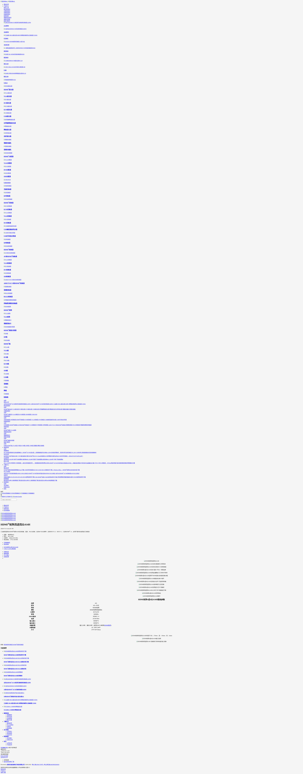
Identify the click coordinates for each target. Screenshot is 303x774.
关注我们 (9, 738)
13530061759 (4, 747)
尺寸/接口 (6, 555)
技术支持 (9, 716)
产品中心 (6, 507)
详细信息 (6, 551)
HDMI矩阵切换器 (18, 644)
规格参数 (6, 553)
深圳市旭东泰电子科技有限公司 (16, 764)
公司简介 (9, 731)
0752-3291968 (4, 755)
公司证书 (9, 743)
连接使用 (6, 556)
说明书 (9, 726)
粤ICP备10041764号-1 (38, 764)
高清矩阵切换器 (8, 644)
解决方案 (9, 719)
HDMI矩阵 (7, 510)
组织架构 (9, 733)
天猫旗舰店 (7, 542)
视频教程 (9, 714)
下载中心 (6, 721)
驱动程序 (9, 723)
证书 (5, 741)
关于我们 (6, 729)
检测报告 (9, 728)
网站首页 (6, 4)
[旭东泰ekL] (151, 1)
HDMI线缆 (107, 625)
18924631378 (4, 757)
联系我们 (6, 736)
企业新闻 (9, 718)
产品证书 (9, 744)
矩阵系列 (6, 508)
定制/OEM (10, 739)
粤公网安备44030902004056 (51, 764)
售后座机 (6, 544)
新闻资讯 (6, 713)
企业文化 (9, 734)
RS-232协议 (10, 724)
